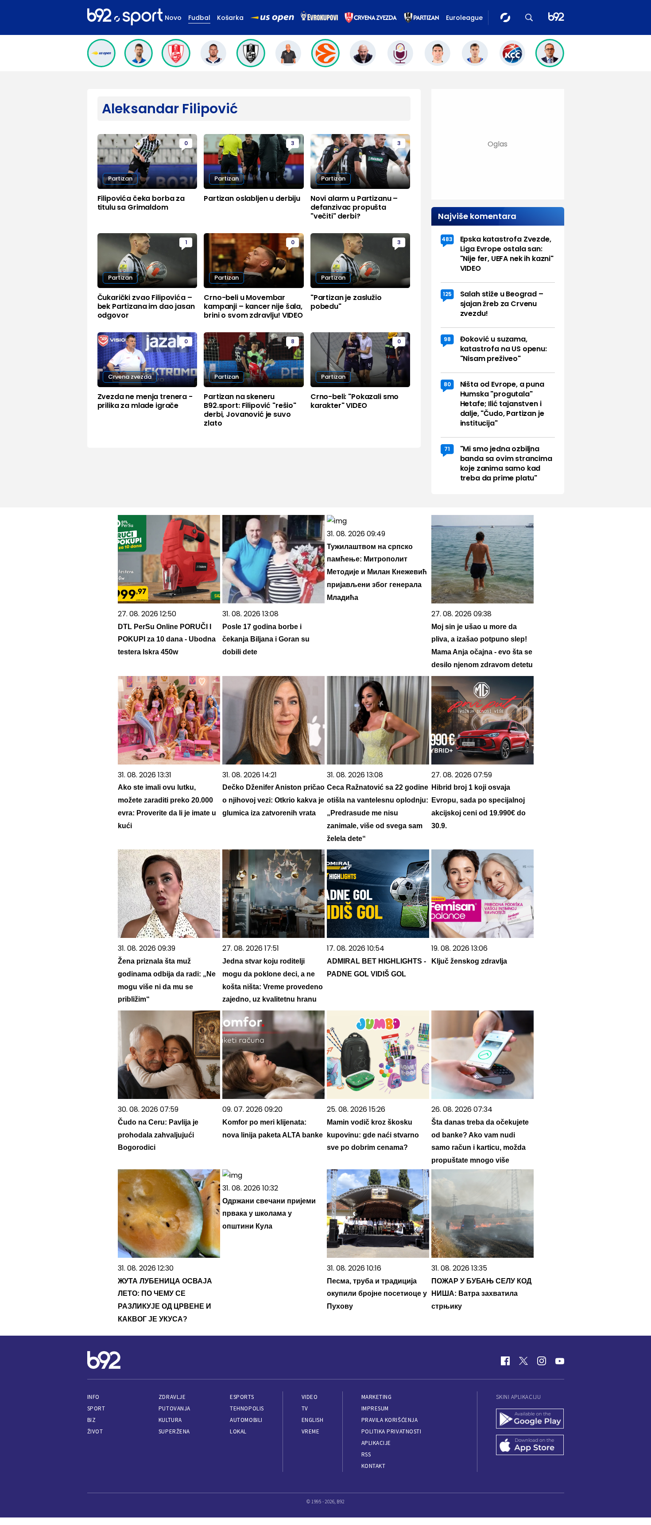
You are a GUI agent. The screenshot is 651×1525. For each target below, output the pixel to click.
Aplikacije (376, 1443)
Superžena (174, 1431)
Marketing (376, 1397)
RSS (366, 1454)
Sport (96, 1408)
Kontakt (373, 1466)
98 (447, 339)
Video (310, 1397)
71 (447, 449)
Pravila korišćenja (389, 1420)
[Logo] (125, 17)
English (313, 1420)
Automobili (246, 1420)
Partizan (120, 178)
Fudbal (199, 17)
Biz (91, 1420)
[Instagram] (541, 1360)
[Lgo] (556, 17)
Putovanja (174, 1408)
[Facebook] (505, 1360)
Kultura (170, 1420)
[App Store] (530, 1446)
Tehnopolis (247, 1408)
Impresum (375, 1408)
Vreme (311, 1431)
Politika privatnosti (391, 1431)
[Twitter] (523, 1360)
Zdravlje (172, 1397)
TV (305, 1408)
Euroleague (464, 17)
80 (447, 384)
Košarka (230, 17)
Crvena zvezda (129, 377)
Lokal (238, 1431)
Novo (173, 17)
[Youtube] (559, 1360)
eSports (242, 1397)
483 (447, 239)
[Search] (529, 17)
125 (447, 294)
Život (95, 1431)
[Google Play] (530, 1420)
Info (93, 1397)
